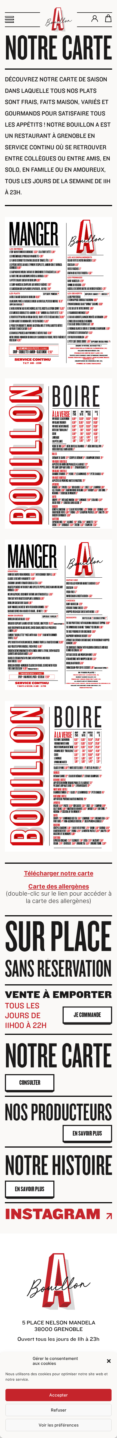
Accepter (58, 1395)
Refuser (58, 1410)
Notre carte (58, 1056)
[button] (109, 1361)
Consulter (29, 1082)
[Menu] (9, 19)
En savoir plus (87, 1133)
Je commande (87, 1014)
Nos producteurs (58, 1112)
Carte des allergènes (58, 886)
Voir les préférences (59, 1425)
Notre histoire (58, 1166)
